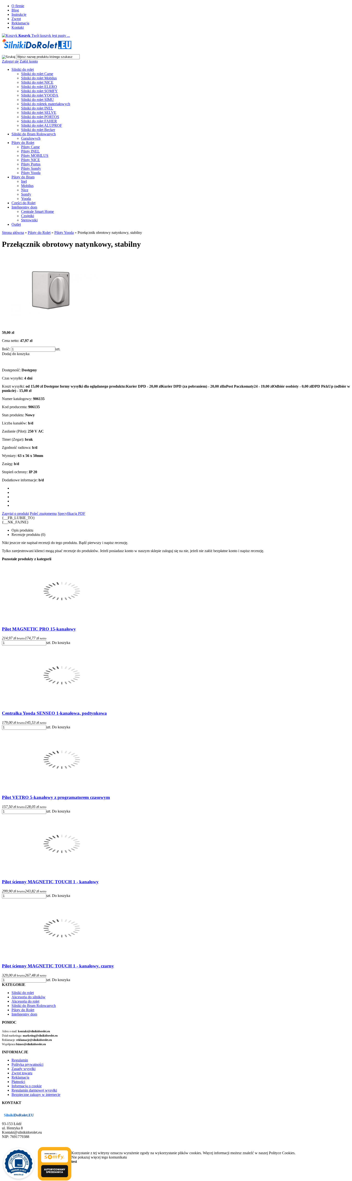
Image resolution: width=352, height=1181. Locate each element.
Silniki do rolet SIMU (37, 100)
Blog (15, 10)
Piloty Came (30, 147)
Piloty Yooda (30, 173)
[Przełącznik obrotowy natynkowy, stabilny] (50, 324)
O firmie (17, 6)
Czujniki (27, 216)
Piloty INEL (30, 151)
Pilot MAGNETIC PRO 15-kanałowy (39, 629)
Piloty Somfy (31, 168)
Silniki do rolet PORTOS (40, 117)
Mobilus (27, 186)
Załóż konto (29, 61)
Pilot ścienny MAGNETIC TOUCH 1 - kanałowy (50, 881)
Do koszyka (61, 643)
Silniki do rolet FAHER (39, 121)
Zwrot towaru (21, 1073)
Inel (24, 181)
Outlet (16, 224)
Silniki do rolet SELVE (38, 112)
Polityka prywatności (27, 1064)
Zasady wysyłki (23, 1069)
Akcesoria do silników (28, 997)
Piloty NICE (30, 160)
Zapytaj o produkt (15, 513)
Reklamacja (20, 23)
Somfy (26, 194)
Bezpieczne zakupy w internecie (35, 1095)
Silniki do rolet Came (37, 74)
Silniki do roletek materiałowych (45, 104)
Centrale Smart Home (37, 211)
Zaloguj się (10, 61)
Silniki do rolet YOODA (39, 95)
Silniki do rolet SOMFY (39, 91)
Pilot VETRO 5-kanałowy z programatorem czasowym (56, 797)
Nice (24, 190)
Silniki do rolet (22, 69)
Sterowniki (29, 220)
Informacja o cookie (26, 1086)
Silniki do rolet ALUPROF (41, 125)
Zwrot (16, 19)
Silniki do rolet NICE (37, 82)
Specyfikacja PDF (71, 513)
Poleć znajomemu (43, 513)
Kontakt (17, 27)
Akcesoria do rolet (25, 1001)
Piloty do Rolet (22, 143)
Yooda (26, 199)
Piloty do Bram (22, 177)
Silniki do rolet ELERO (39, 87)
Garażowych (30, 138)
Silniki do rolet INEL (37, 108)
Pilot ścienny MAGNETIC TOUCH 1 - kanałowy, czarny (58, 965)
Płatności (18, 1082)
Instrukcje (18, 14)
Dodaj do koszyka (15, 354)
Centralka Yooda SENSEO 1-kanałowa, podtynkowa (54, 713)
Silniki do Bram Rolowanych (33, 134)
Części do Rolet (23, 203)
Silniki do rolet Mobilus (39, 78)
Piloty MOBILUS (34, 156)
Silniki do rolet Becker (38, 130)
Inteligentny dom (24, 207)
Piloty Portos (30, 164)
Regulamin (19, 1060)
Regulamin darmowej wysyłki (34, 1090)
